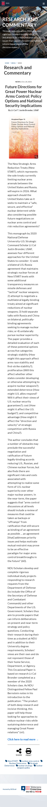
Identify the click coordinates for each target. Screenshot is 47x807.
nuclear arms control (30, 761)
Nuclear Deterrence (17, 763)
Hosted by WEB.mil (9, 789)
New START (13, 761)
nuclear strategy (25, 765)
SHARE (19, 755)
